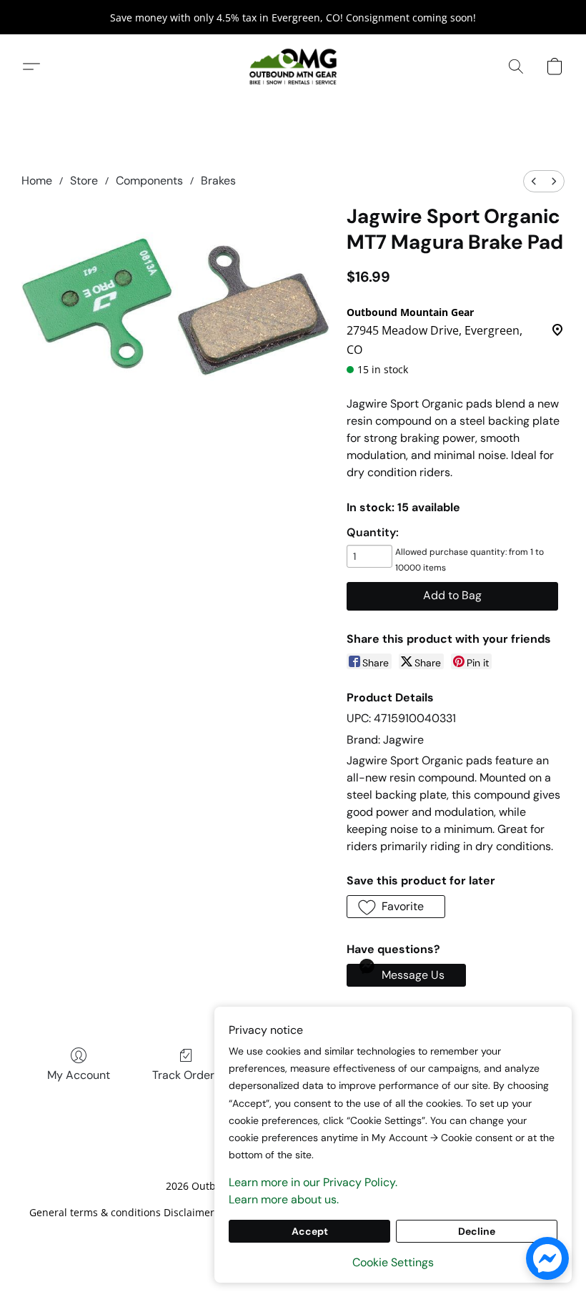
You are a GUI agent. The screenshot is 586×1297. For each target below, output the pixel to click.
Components (149, 180)
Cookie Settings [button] (393, 1262)
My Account (78, 1075)
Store (84, 180)
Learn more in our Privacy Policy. (313, 1182)
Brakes (218, 180)
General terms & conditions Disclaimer (121, 1212)
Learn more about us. (284, 1199)
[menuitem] (534, 181)
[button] (293, 66)
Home (36, 180)
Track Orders (186, 1075)
